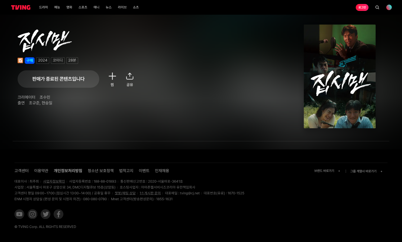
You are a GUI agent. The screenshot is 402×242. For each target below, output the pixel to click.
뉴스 (109, 7)
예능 (57, 7)
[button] (19, 214)
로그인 (362, 7)
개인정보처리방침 (68, 170)
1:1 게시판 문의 (150, 193)
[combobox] (327, 170)
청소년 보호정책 (101, 170)
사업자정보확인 (54, 181)
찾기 (377, 7)
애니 (96, 7)
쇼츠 (136, 7)
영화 (69, 7)
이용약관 (41, 170)
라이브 (122, 7)
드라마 (43, 7)
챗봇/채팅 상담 (125, 193)
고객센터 (21, 170)
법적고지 (126, 170)
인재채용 (162, 170)
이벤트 (144, 170)
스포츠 (83, 7)
